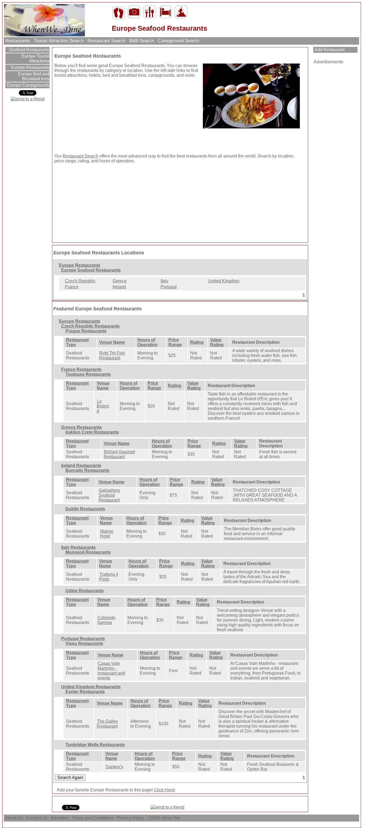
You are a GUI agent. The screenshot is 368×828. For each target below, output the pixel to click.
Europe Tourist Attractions (34, 58)
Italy (164, 281)
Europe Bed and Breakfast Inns (33, 76)
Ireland (119, 287)
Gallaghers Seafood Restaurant (109, 495)
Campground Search (178, 40)
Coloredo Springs (106, 620)
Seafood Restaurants (28, 49)
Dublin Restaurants (85, 509)
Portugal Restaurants (83, 638)
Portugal (169, 287)
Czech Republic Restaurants (90, 326)
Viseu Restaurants (84, 643)
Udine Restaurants (84, 590)
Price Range (175, 342)
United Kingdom (223, 281)
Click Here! (164, 790)
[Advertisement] (88, 115)
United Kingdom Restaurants (91, 687)
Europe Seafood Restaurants (91, 270)
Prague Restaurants (85, 331)
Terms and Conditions (93, 818)
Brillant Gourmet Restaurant (119, 454)
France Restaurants (81, 369)
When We (171, 818)
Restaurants (17, 40)
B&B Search (141, 40)
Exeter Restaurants (85, 691)
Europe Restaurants (29, 67)
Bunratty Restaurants (87, 470)
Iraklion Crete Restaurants (92, 432)
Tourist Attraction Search (59, 40)
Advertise (60, 818)
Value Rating (217, 342)
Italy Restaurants (78, 547)
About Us (14, 818)
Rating (197, 342)
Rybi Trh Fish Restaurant (112, 355)
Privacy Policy (130, 818)
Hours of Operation (147, 342)
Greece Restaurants (81, 427)
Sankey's (114, 766)
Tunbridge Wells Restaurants (95, 744)
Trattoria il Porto (108, 576)
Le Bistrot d (103, 406)
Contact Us (36, 818)
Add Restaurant (329, 49)
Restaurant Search (106, 40)
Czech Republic (80, 281)
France (71, 287)
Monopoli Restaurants (88, 552)
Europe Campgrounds (27, 85)
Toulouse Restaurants (88, 374)
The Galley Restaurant (107, 723)
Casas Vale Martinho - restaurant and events (111, 670)
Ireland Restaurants (81, 465)
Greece (120, 281)
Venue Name (112, 342)
